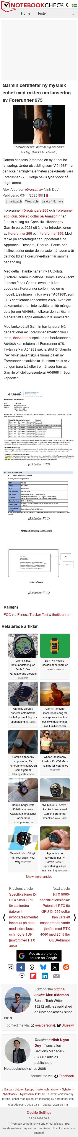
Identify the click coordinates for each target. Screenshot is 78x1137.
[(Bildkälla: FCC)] (39, 424)
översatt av (34, 189)
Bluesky (67, 1025)
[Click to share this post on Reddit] (66, 967)
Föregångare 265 (35, 210)
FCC (7, 614)
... (73, 13)
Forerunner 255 (20, 233)
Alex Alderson (57, 994)
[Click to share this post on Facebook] (20, 967)
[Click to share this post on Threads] (32, 967)
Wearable (32, 201)
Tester (42, 13)
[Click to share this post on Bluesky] (43, 967)
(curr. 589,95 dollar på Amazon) (34, 216)
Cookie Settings (39, 1112)
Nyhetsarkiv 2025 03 (32, 1094)
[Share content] (11, 967)
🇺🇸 (40, 195)
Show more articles (39, 876)
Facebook (66, 1075)
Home (25, 13)
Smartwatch (13, 201)
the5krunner (22, 337)
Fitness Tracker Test (32, 614)
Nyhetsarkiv (10, 1094)
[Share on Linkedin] (45, 975)
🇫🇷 (46, 195)
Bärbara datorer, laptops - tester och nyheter (31, 1089)
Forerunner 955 (51, 233)
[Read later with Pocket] (22, 975)
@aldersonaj (44, 1025)
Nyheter (67, 1089)
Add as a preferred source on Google (43, 955)
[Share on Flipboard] (33, 975)
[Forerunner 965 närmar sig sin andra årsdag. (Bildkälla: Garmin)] (39, 124)
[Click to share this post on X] (55, 967)
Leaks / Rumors (52, 201)
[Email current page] (56, 976)
